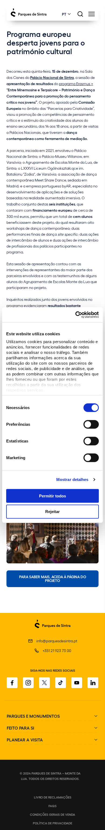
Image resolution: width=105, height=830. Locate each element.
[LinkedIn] (93, 682)
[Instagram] (28, 682)
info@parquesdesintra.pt (56, 641)
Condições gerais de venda (52, 814)
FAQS (52, 806)
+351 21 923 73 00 (57, 650)
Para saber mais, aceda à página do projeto (52, 578)
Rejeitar (52, 511)
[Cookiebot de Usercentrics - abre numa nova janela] (75, 314)
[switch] (91, 424)
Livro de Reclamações (52, 797)
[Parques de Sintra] (53, 631)
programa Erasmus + (76, 83)
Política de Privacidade (52, 823)
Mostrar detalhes (72, 479)
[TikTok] (60, 682)
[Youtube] (76, 682)
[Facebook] (12, 682)
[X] (44, 682)
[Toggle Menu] (91, 15)
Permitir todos (52, 495)
